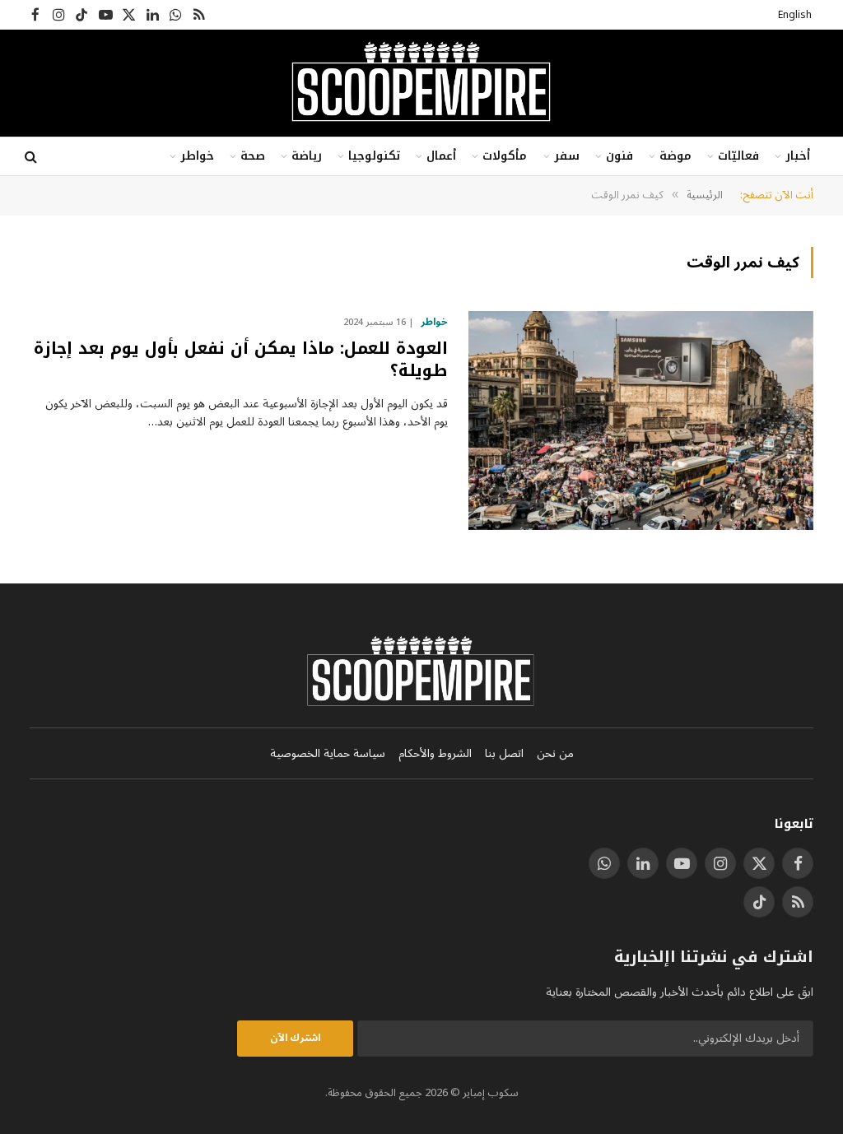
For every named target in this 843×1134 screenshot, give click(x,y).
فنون (619, 156)
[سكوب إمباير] (421, 83)
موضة (675, 156)
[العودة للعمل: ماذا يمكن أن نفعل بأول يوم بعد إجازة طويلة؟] (640, 420)
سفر (567, 156)
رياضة (306, 156)
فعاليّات (738, 156)
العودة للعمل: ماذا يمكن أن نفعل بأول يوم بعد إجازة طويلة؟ (241, 359)
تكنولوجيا (374, 156)
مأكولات (504, 156)
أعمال (441, 156)
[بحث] (32, 156)
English (795, 15)
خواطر (197, 156)
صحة (252, 156)
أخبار (797, 156)
